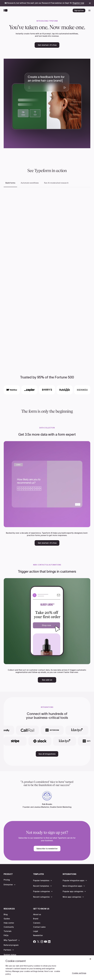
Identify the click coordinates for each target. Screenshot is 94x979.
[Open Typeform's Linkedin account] (49, 941)
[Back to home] (6, 10)
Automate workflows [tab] (30, 183)
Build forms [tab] (10, 183)
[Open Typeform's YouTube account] (45, 941)
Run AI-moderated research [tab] (56, 183)
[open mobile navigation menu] (89, 10)
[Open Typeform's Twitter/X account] (38, 941)
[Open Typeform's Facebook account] (34, 941)
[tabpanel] (47, 275)
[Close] (90, 958)
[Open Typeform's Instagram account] (41, 941)
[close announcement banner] (89, 3)
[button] (10, 884)
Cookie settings (79, 973)
